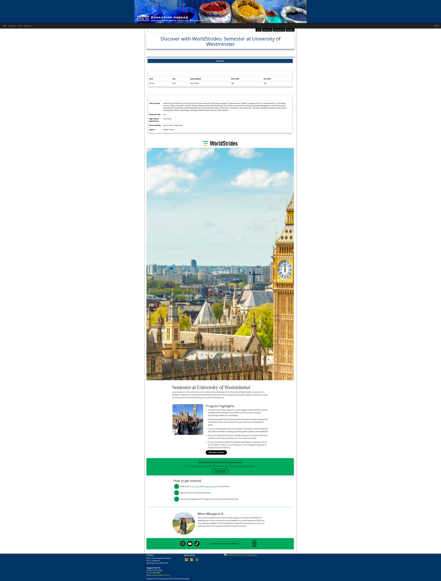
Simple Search (267, 30)
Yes (68, 577)
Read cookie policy (55, 577)
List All (259, 30)
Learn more (220, 471)
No (71, 577)
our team (196, 486)
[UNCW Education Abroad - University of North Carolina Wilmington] (220, 11)
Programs (12, 26)
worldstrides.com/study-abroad (224, 544)
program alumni (210, 486)
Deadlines (27, 26)
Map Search (290, 30)
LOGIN (436, 26)
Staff (19, 26)
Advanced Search (279, 30)
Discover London (216, 452)
